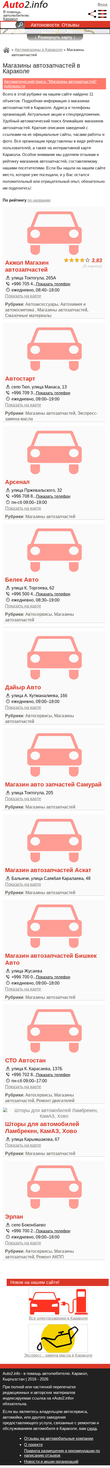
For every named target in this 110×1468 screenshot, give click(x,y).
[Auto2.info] (26, 5)
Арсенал (17, 482)
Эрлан (14, 1216)
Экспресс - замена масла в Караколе (58, 1355)
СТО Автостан (25, 1060)
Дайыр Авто (23, 687)
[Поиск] (20, 25)
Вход (102, 4)
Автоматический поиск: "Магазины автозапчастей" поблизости (50, 83)
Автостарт (20, 378)
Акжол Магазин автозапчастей (27, 266)
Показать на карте (23, 295)
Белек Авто (21, 579)
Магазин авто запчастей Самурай (53, 784)
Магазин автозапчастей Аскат (48, 870)
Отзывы (70, 25)
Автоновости (45, 25)
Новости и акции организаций (51, 1461)
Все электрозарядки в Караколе (58, 1318)
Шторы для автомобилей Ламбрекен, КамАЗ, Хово (42, 1127)
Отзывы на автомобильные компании (58, 1438)
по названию (39, 200)
